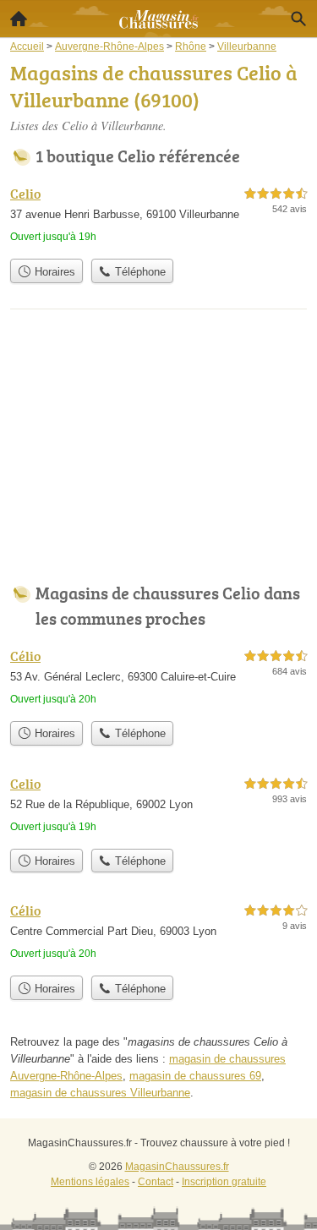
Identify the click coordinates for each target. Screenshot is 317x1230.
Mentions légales (90, 1182)
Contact (155, 1182)
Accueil (18, 18)
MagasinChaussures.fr (177, 1167)
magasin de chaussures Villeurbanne (100, 1092)
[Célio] (158, 679)
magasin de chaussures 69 (195, 1075)
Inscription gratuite (224, 1182)
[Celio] (158, 217)
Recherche (298, 18)
